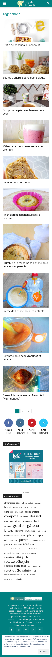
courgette (24, 517)
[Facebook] (11, 629)
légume (19, 530)
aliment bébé (27, 503)
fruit (36, 521)
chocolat (19, 512)
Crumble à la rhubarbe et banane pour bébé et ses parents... (25, 264)
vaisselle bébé (9, 579)
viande (19, 579)
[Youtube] (40, 629)
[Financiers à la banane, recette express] (26, 199)
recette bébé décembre (13, 549)
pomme (24, 539)
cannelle (33, 507)
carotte (8, 511)
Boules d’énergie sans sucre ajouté (24, 77)
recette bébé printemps (20, 570)
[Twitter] (33, 629)
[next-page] (33, 411)
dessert (35, 516)
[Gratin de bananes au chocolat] (26, 30)
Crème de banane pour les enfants (23, 311)
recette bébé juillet (17, 557)
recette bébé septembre (13, 575)
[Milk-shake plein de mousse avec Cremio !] (26, 131)
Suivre (20, 420)
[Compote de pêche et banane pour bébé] (26, 95)
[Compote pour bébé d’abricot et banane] (26, 335)
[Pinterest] (26, 629)
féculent (7, 526)
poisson (14, 540)
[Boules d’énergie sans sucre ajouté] (26, 62)
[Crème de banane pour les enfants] (26, 290)
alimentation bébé (12, 503)
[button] (4, 3)
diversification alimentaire (21, 521)
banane (38, 503)
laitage (8, 530)
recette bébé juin (16, 561)
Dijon (6, 521)
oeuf (44, 531)
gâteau (33, 525)
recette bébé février (31, 549)
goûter (19, 525)
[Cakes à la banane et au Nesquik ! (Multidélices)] (26, 379)
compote (11, 516)
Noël (39, 531)
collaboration (32, 511)
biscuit (7, 507)
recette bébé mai (15, 565)
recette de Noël (29, 575)
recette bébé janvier (28, 553)
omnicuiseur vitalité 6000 (14, 535)
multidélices (30, 531)
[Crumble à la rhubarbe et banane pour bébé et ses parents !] (26, 242)
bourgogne (17, 507)
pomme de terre (38, 540)
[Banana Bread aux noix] (26, 167)
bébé (26, 507)
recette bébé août (24, 544)
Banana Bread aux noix (16, 182)
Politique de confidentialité (19, 646)
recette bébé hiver (11, 553)
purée (8, 544)
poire (6, 540)
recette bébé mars (34, 566)
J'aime (8, 420)
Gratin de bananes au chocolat (21, 45)
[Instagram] (18, 629)
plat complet (35, 535)
